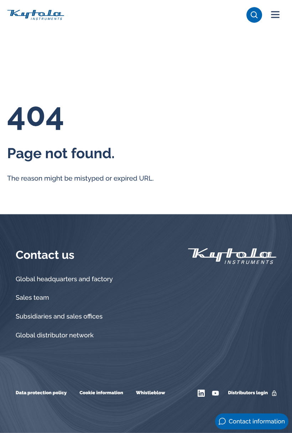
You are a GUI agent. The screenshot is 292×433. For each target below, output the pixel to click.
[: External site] (202, 393)
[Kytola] (35, 14)
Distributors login (248, 393)
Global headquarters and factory (64, 279)
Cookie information (101, 393)
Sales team (32, 297)
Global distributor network (55, 335)
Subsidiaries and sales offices (59, 316)
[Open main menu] (275, 15)
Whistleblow (150, 393)
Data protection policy (41, 393)
